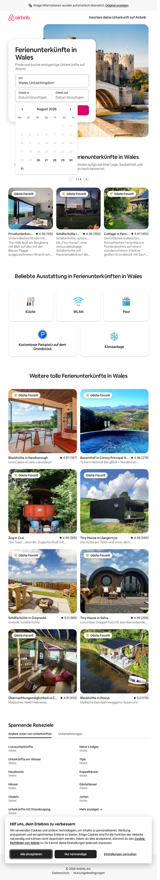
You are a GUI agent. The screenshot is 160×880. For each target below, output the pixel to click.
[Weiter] (86, 179)
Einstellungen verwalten (120, 854)
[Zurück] (71, 179)
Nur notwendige (76, 854)
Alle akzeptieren (31, 854)
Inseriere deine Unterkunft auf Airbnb (117, 17)
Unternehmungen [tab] (70, 734)
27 (46, 160)
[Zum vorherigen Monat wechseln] (22, 109)
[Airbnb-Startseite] (19, 17)
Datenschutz (61, 873)
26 (38, 160)
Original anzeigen (117, 5)
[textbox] (34, 97)
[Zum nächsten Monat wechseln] (70, 109)
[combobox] (52, 82)
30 (71, 160)
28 (54, 160)
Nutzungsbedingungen (89, 873)
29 (62, 160)
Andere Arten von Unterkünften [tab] (30, 734)
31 (22, 169)
